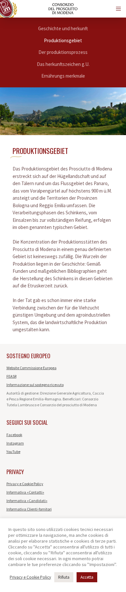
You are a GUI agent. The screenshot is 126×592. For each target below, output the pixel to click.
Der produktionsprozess (63, 52)
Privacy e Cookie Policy (24, 483)
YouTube (13, 451)
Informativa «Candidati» (26, 500)
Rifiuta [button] (63, 577)
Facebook (14, 434)
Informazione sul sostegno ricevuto (35, 384)
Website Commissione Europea (31, 367)
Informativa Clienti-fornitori (29, 509)
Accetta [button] (86, 577)
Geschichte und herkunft (63, 28)
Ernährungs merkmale (63, 76)
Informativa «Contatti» (25, 492)
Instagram (15, 443)
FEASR (11, 376)
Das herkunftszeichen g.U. (63, 64)
